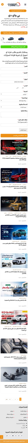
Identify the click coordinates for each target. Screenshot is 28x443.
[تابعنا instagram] (19, 436)
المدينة (25, 91)
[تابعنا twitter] (16, 436)
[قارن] (1, 437)
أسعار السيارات (23, 414)
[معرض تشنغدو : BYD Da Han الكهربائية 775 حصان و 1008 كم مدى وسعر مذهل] (14, 175)
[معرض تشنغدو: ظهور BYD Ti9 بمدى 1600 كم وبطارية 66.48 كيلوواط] (14, 203)
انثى (17, 88)
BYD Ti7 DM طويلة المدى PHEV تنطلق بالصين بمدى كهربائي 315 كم (14, 244)
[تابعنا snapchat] (10, 436)
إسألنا (23, 425)
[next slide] (2, 39)
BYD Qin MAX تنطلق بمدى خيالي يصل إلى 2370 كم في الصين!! (14, 329)
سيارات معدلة (10, 414)
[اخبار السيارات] (14, 4)
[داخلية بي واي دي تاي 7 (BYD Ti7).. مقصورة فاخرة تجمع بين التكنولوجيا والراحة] (14, 346)
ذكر (23, 88)
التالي (6, 399)
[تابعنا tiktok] (7, 436)
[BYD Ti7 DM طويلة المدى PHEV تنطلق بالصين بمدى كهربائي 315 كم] (14, 232)
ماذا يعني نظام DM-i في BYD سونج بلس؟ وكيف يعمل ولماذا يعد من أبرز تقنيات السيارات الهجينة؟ (15, 386)
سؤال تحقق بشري (22, 120)
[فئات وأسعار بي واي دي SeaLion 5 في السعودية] (14, 289)
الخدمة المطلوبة (23, 104)
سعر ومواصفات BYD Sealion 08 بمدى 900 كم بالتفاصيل (15, 272)
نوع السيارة (24, 98)
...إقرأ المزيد (23, 27)
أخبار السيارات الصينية (17, 11)
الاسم (25, 66)
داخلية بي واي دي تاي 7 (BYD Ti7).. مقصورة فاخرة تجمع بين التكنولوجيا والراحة (15, 358)
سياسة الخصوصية (20, 423)
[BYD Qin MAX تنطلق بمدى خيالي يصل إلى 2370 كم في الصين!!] (14, 317)
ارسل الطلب (23, 130)
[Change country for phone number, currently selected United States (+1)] (25, 81)
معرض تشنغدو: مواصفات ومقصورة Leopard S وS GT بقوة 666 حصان (14, 159)
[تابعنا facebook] (22, 436)
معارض (25, 417)
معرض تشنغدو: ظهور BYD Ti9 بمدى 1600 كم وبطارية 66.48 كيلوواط (15, 215)
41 (9, 399)
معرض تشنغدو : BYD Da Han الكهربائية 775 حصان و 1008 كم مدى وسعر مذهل (14, 187)
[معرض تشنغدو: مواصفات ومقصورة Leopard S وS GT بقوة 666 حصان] (14, 147)
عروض (11, 411)
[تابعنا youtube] (13, 436)
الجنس (25, 86)
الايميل (25, 73)
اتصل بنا (23, 427)
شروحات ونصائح (9, 417)
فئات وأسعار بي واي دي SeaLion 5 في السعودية (15, 300)
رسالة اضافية (24, 111)
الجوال (25, 79)
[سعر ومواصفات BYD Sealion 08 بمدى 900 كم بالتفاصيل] (14, 260)
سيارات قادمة (24, 411)
